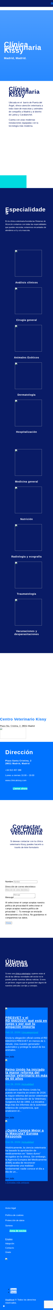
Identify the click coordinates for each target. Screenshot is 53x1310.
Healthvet (9, 1300)
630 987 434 (11, 1272)
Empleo (8, 1239)
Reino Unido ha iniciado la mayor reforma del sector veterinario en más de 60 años (26, 1074)
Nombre (9, 881)
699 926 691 (11, 1269)
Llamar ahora (20, 788)
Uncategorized (30, 1032)
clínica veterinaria (22, 973)
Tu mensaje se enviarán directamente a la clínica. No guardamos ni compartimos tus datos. (25, 914)
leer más (9, 1056)
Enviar (8, 923)
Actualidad (28, 1084)
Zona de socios (18, 1231)
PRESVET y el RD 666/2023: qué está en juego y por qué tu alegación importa (26, 1022)
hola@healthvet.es (14, 1275)
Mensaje (9, 897)
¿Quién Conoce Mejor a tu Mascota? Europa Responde (24, 1133)
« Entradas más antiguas (17, 1182)
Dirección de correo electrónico (20, 886)
